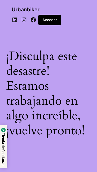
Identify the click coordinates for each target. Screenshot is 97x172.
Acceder (49, 20)
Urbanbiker (26, 9)
